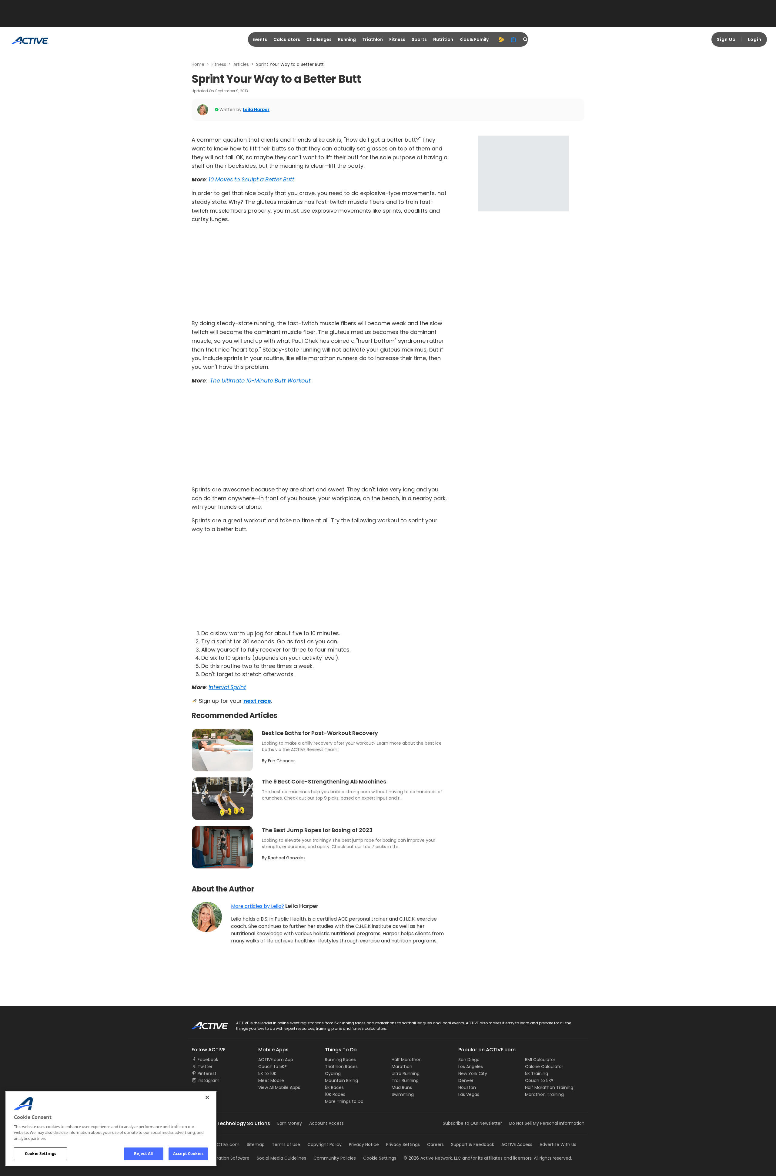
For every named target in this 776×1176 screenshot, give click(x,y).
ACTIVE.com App (275, 1059)
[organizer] (513, 39)
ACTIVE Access (516, 1144)
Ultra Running (406, 1073)
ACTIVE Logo (204, 1023)
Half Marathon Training (549, 1087)
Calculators (286, 39)
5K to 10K (267, 1073)
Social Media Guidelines (281, 1158)
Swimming (403, 1094)
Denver (465, 1080)
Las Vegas (468, 1094)
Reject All (143, 1153)
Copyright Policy (324, 1144)
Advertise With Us (558, 1144)
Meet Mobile (271, 1080)
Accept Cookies (188, 1153)
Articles (241, 64)
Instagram (208, 1080)
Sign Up (726, 39)
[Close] (207, 1097)
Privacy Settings (403, 1144)
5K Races (334, 1087)
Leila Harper (256, 109)
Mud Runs (402, 1087)
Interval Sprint (227, 687)
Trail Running (405, 1080)
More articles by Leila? (257, 906)
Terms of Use (286, 1144)
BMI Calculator (540, 1059)
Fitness (397, 39)
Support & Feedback (472, 1144)
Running (347, 39)
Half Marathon (407, 1059)
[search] (525, 39)
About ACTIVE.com (219, 1144)
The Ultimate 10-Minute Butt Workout (260, 380)
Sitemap (256, 1144)
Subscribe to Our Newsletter (472, 1123)
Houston (467, 1087)
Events (260, 39)
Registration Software (226, 1158)
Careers (435, 1144)
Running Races (340, 1059)
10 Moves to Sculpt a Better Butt (251, 179)
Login (754, 39)
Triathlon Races (341, 1066)
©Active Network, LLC (432, 1158)
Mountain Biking (341, 1080)
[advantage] (501, 39)
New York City (472, 1073)
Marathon (402, 1066)
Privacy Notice (364, 1144)
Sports (419, 39)
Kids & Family (474, 39)
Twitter (205, 1066)
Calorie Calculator (544, 1066)
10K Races (335, 1094)
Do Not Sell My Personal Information (546, 1123)
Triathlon (372, 39)
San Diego (469, 1059)
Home (198, 64)
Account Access (326, 1123)
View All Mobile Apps (279, 1087)
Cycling (333, 1073)
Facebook (208, 1059)
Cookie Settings (40, 1153)
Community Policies (334, 1158)
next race (257, 701)
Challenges (319, 39)
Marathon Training (544, 1094)
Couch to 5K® (272, 1066)
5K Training (536, 1073)
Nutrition (443, 39)
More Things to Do (344, 1101)
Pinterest (207, 1073)
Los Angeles (470, 1066)
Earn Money (289, 1123)
